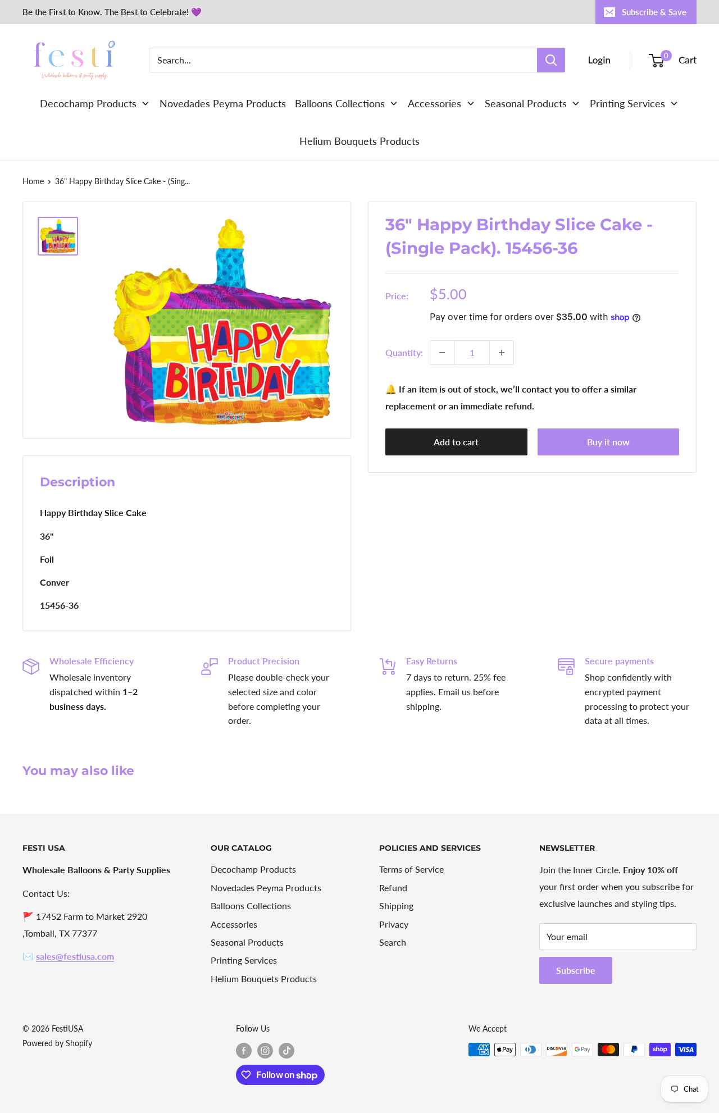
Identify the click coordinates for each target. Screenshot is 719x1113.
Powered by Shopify (57, 1043)
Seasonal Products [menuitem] (526, 103)
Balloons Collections (251, 905)
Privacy (393, 924)
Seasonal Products (247, 942)
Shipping (396, 905)
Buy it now (608, 441)
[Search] (551, 60)
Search (392, 942)
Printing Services (244, 960)
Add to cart (456, 441)
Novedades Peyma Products (266, 887)
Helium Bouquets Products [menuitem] (359, 141)
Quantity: (404, 352)
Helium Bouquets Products (264, 978)
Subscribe (575, 970)
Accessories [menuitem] (434, 103)
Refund (393, 887)
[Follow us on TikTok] (286, 1051)
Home (33, 181)
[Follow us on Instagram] (265, 1051)
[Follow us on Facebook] (244, 1051)
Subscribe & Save (654, 12)
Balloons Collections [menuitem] (340, 103)
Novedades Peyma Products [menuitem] (223, 103)
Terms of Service (411, 869)
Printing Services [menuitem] (627, 103)
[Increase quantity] (501, 352)
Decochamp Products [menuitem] (88, 103)
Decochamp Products (253, 869)
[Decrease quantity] (442, 352)
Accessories (234, 924)
